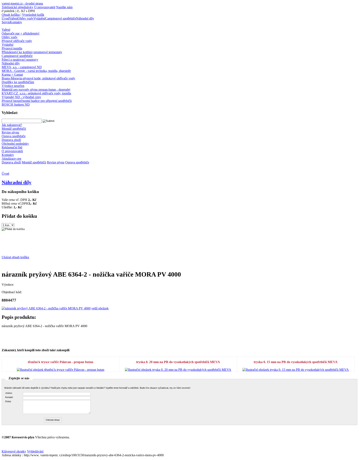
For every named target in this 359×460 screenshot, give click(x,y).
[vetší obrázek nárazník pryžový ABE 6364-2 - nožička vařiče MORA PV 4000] (46, 308)
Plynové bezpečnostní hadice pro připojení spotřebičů (37, 101)
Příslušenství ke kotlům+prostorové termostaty (32, 52)
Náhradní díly (85, 18)
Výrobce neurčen (13, 86)
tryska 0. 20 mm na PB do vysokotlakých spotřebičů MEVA (178, 362)
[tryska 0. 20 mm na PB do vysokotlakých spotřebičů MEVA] (178, 369)
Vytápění (39, 18)
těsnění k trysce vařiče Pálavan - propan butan (60, 362)
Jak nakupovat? (12, 125)
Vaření (13, 18)
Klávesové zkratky (14, 451)
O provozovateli (44, 7)
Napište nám (64, 7)
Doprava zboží (11, 140)
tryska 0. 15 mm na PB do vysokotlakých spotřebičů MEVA (296, 362)
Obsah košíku (11, 14)
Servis (6, 22)
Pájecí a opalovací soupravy (20, 59)
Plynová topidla (12, 48)
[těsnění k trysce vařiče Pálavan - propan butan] (60, 369)
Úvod (5, 18)
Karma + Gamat (12, 74)
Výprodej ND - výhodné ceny (21, 97)
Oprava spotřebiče (14, 136)
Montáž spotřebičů (14, 128)
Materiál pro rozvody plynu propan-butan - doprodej (36, 89)
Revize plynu (10, 132)
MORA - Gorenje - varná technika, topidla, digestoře (36, 71)
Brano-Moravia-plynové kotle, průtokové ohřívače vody (38, 78)
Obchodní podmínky (15, 143)
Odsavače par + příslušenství (20, 33)
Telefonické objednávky (17, 7)
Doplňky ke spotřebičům (18, 82)
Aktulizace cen (11, 158)
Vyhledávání (35, 451)
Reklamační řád (12, 147)
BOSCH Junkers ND (16, 104)
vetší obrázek (100, 308)
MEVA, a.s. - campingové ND (22, 67)
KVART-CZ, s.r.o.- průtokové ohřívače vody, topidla (36, 93)
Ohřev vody (25, 18)
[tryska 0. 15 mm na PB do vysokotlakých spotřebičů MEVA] (295, 369)
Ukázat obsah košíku (15, 257)
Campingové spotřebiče (60, 18)
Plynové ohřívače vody (17, 41)
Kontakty (16, 22)
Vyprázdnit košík (33, 14)
